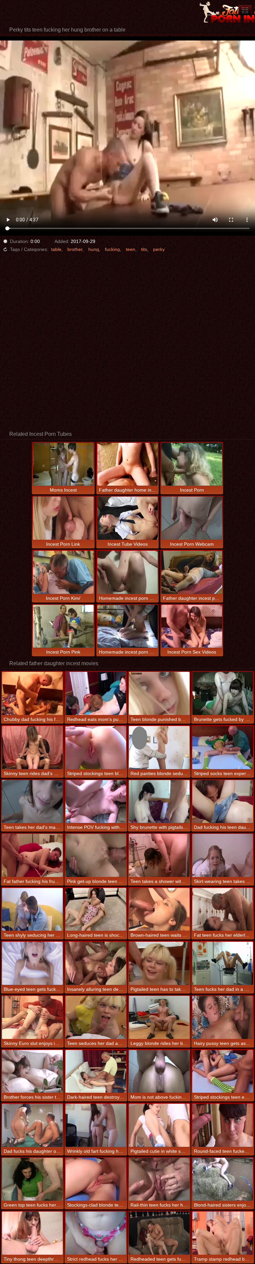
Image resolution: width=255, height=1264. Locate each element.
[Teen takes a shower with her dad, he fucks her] (159, 855)
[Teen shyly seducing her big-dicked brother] (32, 909)
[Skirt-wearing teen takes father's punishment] (222, 855)
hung (93, 249)
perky (159, 249)
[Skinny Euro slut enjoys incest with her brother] (32, 1017)
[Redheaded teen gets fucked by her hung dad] (159, 1233)
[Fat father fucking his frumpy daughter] (32, 855)
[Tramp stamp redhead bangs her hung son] (222, 1233)
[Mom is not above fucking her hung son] (159, 1071)
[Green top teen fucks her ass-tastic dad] (32, 1179)
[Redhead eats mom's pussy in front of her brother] (95, 693)
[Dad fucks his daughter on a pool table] (32, 1125)
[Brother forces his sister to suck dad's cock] (32, 1071)
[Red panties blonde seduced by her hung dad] (159, 747)
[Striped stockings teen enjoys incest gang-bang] (222, 1071)
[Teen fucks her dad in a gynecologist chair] (222, 963)
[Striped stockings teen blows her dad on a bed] (95, 747)
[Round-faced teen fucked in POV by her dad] (222, 1125)
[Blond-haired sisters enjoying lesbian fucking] (222, 1179)
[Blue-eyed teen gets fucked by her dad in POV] (32, 963)
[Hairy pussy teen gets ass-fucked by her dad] (222, 1017)
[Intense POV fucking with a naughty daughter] (95, 801)
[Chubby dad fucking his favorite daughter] (32, 693)
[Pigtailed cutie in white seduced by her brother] (159, 1125)
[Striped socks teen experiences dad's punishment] (222, 747)
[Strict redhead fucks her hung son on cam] (95, 1233)
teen (130, 249)
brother (74, 249)
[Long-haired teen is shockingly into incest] (95, 909)
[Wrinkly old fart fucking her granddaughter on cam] (95, 1125)
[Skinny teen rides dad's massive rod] (32, 747)
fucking (112, 249)
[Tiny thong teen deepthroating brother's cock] (32, 1233)
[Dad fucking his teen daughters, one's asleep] (222, 801)
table (56, 249)
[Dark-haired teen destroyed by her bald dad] (95, 1071)
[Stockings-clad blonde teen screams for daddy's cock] (95, 1179)
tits (144, 249)
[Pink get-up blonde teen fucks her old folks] (95, 855)
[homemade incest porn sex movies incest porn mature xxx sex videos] (245, 10)
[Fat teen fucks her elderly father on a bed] (222, 909)
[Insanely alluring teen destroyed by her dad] (95, 963)
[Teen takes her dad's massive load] (32, 801)
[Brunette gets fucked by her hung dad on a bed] (222, 693)
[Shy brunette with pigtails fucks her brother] (159, 801)
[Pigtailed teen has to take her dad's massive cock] (159, 963)
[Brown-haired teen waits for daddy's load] (159, 909)
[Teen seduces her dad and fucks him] (95, 1017)
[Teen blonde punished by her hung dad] (159, 693)
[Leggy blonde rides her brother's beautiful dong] (159, 1017)
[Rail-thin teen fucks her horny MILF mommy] (159, 1179)
